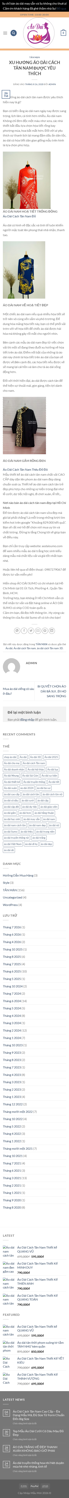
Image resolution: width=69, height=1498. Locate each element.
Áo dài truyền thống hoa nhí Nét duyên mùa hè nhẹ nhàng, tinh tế (38, 1464)
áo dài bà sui (43, 788)
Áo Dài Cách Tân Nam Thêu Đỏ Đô (25, 469)
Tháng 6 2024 (12, 1001)
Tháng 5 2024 (12, 1008)
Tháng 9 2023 (12, 1052)
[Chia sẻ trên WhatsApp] (17, 631)
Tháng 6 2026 (12, 934)
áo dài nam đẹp (37, 825)
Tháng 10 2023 (13, 1045)
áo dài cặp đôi (11, 806)
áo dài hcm (25, 812)
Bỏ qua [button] (61, 8)
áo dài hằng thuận (44, 812)
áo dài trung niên (45, 831)
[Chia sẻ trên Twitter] (31, 631)
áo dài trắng (38, 837)
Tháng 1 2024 (12, 1038)
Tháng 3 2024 (12, 1023)
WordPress (10, 905)
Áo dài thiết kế (12, 781)
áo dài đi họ (31, 844)
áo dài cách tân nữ (52, 794)
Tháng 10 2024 (13, 986)
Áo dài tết (53, 781)
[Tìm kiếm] (14, 33)
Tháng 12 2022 (13, 1104)
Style (6, 882)
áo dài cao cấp (11, 794)
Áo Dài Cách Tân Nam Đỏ (19, 216)
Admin (52, 84)
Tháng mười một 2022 (18, 1111)
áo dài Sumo (10, 831)
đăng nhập (27, 719)
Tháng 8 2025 (12, 956)
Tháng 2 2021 (12, 1185)
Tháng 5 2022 (12, 1126)
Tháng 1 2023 (12, 1096)
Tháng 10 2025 (13, 949)
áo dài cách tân (31, 794)
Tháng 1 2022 (12, 1141)
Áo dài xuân (10, 788)
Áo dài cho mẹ (11, 763)
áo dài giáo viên (48, 806)
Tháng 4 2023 (12, 1074)
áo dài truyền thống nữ (16, 837)
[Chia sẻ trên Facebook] (24, 631)
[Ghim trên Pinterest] (45, 631)
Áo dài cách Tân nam (25, 648)
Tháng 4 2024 (12, 1015)
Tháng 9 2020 (12, 1200)
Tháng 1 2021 (12, 1192)
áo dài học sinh (12, 819)
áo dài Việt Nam (13, 844)
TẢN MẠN (34, 57)
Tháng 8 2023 (12, 1060)
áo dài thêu (27, 831)
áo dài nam (49, 819)
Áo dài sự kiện (49, 775)
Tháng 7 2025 (12, 964)
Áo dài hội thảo (36, 769)
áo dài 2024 (27, 788)
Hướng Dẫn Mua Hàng (18, 875)
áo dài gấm (10, 812)
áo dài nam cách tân (15, 825)
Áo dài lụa (52, 769)
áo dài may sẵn (31, 819)
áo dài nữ (54, 825)
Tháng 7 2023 (12, 1067)
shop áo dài (10, 757)
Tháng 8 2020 (12, 1207)
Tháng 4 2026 (12, 942)
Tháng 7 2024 (12, 993)
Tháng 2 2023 (12, 1089)
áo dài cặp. (43, 800)
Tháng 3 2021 (12, 1178)
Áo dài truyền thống (34, 781)
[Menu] (5, 33)
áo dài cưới (28, 800)
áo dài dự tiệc (29, 806)
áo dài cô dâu (11, 800)
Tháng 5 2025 (12, 979)
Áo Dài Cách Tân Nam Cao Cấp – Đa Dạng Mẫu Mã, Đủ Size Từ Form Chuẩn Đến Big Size (38, 1414)
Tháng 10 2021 (13, 1156)
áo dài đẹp (46, 844)
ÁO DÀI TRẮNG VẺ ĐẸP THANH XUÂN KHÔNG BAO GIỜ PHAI (35, 1448)
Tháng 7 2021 (12, 1163)
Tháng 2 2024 (12, 1030)
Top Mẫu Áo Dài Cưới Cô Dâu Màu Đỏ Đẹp (38, 1432)
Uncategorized (12, 897)
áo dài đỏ (9, 850)
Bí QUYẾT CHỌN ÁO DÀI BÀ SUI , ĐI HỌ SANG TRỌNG (52, 691)
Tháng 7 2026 (12, 927)
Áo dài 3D (35, 757)
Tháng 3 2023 (12, 1082)
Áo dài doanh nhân (14, 769)
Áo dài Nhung (11, 775)
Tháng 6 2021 (12, 1170)
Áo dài (9, 648)
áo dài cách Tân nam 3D (50, 648)
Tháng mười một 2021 (18, 1148)
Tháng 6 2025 (12, 971)
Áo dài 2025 (51, 757)
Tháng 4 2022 (12, 1133)
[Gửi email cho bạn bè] (38, 631)
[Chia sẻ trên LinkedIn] (52, 631)
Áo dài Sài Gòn (30, 775)
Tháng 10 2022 (13, 1119)
